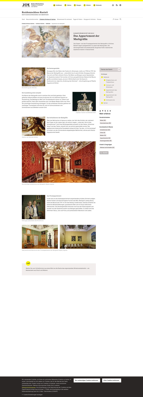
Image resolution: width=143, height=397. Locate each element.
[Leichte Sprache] (112, 5)
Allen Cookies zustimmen (111, 380)
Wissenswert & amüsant (64, 19)
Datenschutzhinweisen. (29, 387)
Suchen (105, 153)
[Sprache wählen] (120, 5)
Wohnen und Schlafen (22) (107, 147)
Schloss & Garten (40, 23)
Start (23, 19)
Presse (99, 19)
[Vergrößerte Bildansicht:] (59, 162)
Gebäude (48, 23)
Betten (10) (103, 135)
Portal (116, 19)
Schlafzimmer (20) (105, 130)
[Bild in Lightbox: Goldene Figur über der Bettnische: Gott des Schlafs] (33, 126)
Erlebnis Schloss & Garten (48, 19)
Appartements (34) (105, 138)
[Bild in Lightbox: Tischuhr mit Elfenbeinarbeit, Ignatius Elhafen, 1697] (84, 101)
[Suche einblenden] (120, 19)
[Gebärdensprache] (116, 5)
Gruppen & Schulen (90, 19)
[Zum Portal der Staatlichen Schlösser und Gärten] (33, 5)
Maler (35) (103, 120)
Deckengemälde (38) (105, 140)
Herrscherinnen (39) (105, 123)
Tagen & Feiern (77, 19)
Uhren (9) (102, 132)
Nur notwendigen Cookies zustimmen (86, 380)
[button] (110, 69)
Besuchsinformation (32, 19)
